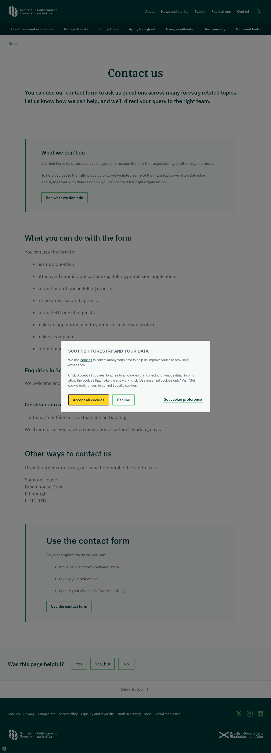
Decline (123, 399)
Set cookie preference (183, 399)
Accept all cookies (88, 399)
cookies (86, 360)
